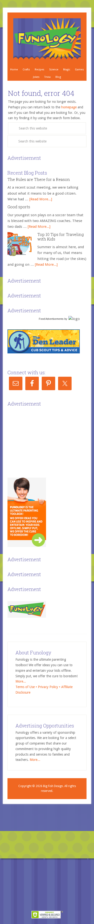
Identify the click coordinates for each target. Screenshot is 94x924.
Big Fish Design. (53, 786)
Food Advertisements (51, 318)
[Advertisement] (43, 438)
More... (20, 681)
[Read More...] (40, 199)
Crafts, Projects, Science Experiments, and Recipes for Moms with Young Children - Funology (47, 39)
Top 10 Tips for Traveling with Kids (60, 236)
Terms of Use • (26, 687)
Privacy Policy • (49, 687)
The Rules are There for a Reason (38, 179)
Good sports (18, 206)
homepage (69, 107)
